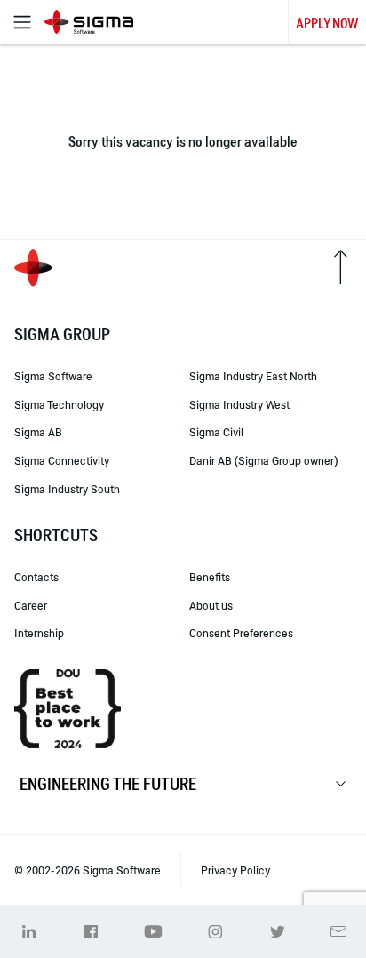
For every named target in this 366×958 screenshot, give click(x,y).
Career (30, 605)
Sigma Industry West (239, 404)
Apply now (327, 23)
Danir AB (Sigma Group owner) (263, 460)
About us (211, 605)
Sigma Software (53, 376)
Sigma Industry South (67, 489)
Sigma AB (38, 432)
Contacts (36, 577)
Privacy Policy (235, 870)
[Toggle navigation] (22, 22)
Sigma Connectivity (61, 460)
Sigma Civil (216, 432)
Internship (39, 633)
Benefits (209, 577)
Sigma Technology (59, 404)
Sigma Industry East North (253, 376)
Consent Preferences (241, 633)
